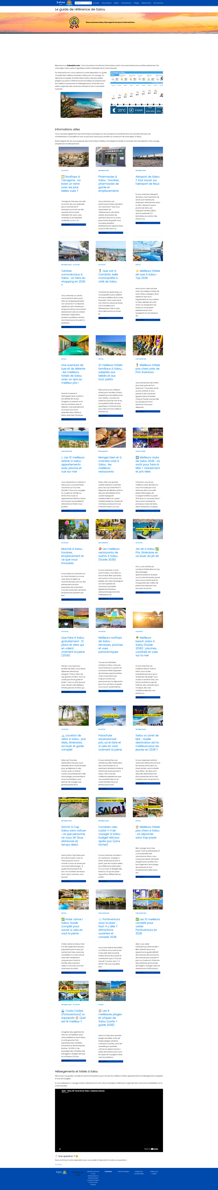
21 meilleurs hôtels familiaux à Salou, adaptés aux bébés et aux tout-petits (110, 372)
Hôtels (116, 3)
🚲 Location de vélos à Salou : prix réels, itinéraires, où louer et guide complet (73, 742)
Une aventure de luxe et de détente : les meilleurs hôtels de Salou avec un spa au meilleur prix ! (73, 374)
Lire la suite (66, 224)
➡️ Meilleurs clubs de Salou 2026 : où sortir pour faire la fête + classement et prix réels (148, 464)
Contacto (108, 1171)
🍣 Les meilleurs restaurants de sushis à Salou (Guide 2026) (109, 554)
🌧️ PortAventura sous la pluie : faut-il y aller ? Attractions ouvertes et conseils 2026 (109, 928)
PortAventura (126, 3)
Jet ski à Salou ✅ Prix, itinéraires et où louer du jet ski (147, 552)
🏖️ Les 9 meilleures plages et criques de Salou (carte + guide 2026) (110, 1018)
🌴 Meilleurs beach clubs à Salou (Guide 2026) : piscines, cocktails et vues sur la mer (147, 646)
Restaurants (146, 3)
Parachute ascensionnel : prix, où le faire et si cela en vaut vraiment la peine (110, 742)
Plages (136, 3)
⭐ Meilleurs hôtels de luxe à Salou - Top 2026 (148, 274)
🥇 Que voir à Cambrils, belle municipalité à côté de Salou (108, 276)
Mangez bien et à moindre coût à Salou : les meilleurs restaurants (109, 464)
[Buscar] (90, 3)
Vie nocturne (158, 3)
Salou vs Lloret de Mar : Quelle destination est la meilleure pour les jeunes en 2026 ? (147, 742)
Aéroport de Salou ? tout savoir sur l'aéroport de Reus (147, 180)
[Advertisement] (109, 51)
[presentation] (74, 157)
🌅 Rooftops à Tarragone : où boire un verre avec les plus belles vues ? (71, 184)
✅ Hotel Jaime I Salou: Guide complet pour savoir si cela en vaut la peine (72, 926)
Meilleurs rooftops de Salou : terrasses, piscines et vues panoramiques (110, 645)
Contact (58, 1164)
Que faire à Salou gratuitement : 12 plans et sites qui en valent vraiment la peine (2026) (73, 646)
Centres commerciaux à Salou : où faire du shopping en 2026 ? (73, 278)
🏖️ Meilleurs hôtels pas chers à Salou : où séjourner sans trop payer (148, 832)
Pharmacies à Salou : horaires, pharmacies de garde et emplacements (108, 184)
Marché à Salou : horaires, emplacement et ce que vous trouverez (72, 556)
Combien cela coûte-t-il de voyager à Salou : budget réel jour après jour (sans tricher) (109, 836)
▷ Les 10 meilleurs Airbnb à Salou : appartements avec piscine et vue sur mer (72, 464)
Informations (106, 3)
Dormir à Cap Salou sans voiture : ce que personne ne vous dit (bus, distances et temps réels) (73, 836)
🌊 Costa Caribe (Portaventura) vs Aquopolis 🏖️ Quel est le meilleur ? (73, 1016)
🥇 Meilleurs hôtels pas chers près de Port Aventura (148, 368)
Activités (96, 3)
